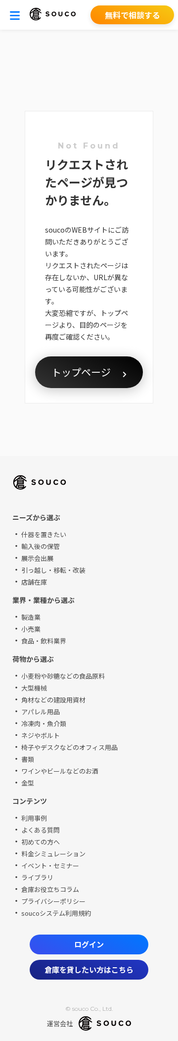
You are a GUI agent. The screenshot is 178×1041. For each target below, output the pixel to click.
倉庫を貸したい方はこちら (89, 969)
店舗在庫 (34, 582)
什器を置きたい (43, 534)
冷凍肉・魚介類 (43, 723)
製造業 (31, 617)
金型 (27, 783)
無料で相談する (132, 15)
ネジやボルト (40, 735)
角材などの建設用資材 (53, 699)
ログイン (89, 944)
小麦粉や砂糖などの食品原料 (63, 676)
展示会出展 (37, 558)
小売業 (31, 629)
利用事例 (34, 818)
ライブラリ (37, 877)
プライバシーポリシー (53, 901)
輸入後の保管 (40, 546)
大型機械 (34, 688)
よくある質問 (40, 830)
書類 (27, 759)
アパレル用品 (40, 711)
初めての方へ (40, 841)
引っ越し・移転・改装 (53, 570)
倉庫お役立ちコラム (50, 889)
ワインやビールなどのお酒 (59, 771)
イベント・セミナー (50, 865)
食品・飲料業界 (43, 640)
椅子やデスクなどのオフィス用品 (69, 747)
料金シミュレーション (53, 853)
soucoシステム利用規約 (56, 913)
